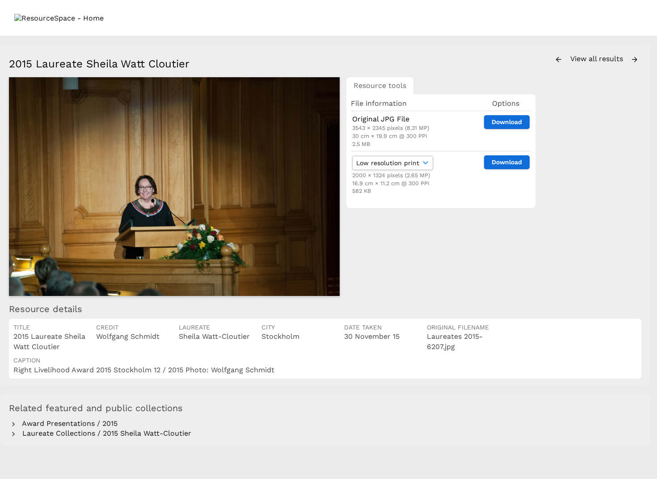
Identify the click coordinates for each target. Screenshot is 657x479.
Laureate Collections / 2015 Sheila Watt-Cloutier (104, 433)
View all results (597, 58)
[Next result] (634, 60)
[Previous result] (558, 60)
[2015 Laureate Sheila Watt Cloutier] (174, 186)
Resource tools (380, 85)
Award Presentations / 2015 (68, 423)
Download (507, 121)
